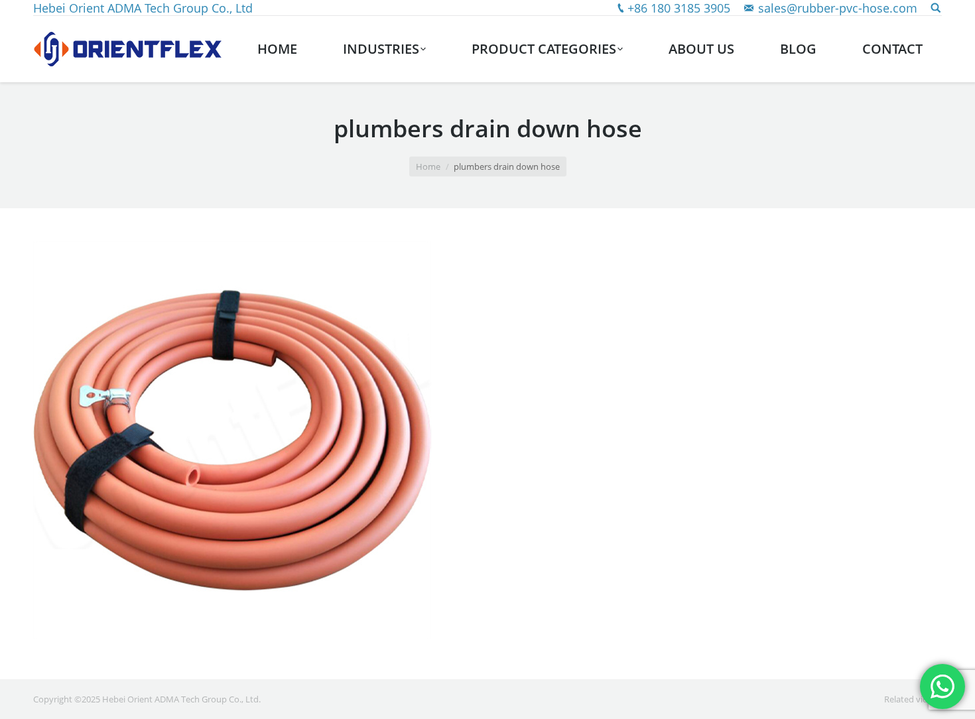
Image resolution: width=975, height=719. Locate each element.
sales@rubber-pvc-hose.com (837, 8)
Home (428, 166)
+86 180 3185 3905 (678, 8)
